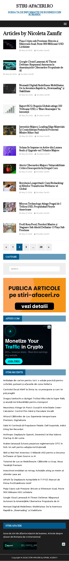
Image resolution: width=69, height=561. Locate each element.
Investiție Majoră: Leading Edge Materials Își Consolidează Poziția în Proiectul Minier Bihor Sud (42, 129)
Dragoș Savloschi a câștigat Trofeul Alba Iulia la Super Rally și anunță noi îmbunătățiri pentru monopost (34, 400)
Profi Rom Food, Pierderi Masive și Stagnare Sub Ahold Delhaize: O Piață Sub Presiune (42, 227)
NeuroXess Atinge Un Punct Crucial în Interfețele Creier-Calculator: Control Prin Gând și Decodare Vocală (32, 409)
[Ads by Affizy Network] (49, 327)
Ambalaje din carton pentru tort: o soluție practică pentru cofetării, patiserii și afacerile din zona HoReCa (33, 382)
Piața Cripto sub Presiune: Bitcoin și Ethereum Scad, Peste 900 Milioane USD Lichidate (41, 43)
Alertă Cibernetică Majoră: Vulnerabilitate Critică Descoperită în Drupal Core (42, 167)
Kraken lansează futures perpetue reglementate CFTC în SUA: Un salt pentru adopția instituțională (33, 445)
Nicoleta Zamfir (43, 50)
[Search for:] (34, 269)
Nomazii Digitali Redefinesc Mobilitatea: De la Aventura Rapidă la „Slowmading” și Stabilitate (41, 88)
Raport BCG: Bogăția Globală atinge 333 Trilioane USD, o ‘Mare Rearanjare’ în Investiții (40, 108)
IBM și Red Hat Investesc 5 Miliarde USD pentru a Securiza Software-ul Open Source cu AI (34, 454)
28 (41, 247)
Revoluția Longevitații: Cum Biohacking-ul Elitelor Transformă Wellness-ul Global (41, 185)
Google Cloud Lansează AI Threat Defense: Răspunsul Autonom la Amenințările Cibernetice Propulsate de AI (41, 66)
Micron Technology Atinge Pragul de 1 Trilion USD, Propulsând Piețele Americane (40, 206)
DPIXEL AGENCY (50, 557)
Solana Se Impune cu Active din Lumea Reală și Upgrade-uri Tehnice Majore (40, 149)
